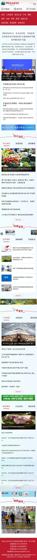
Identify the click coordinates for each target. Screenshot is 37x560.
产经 (24, 14)
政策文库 (24, 18)
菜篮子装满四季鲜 (7, 433)
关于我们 (32, 9)
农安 (8, 18)
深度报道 (19, 143)
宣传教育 (13, 22)
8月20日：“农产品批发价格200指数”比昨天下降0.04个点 (18, 439)
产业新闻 (6, 317)
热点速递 (6, 143)
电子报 (19, 9)
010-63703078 (22, 544)
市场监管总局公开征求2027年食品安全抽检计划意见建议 (18, 94)
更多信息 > (19, 220)
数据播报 (6, 406)
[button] (3, 67)
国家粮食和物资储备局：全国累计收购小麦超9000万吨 (18, 118)
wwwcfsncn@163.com (22, 551)
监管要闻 (6, 239)
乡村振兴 (19, 317)
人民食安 (9, 14)
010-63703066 (22, 549)
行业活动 (19, 406)
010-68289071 (22, 546)
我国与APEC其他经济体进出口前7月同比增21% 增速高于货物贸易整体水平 (18, 451)
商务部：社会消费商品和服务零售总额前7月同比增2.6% (17, 459)
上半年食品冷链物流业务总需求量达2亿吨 (15, 114)
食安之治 (17, 14)
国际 (29, 14)
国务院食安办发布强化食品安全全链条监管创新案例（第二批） (18, 88)
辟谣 (17, 18)
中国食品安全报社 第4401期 (14, 84)
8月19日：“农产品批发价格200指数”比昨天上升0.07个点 (18, 474)
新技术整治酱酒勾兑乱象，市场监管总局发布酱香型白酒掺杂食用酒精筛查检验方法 (18, 110)
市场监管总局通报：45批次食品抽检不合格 (18, 104)
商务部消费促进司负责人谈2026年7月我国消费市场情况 (18, 466)
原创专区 (21, 22)
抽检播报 (19, 239)
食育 (3, 18)
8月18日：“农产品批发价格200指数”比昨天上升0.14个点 (18, 481)
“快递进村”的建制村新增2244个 (11, 445)
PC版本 (7, 9)
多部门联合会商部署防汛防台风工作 (14, 98)
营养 (12, 18)
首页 (3, 14)
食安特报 (4, 22)
